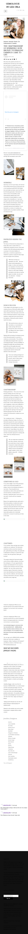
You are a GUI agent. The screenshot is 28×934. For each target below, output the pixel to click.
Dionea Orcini (11, 727)
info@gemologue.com (11, 644)
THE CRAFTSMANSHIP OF (14, 152)
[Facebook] (17, 59)
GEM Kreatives (14, 703)
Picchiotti (10, 725)
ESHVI (9, 745)
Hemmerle (11, 41)
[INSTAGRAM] (18, 10)
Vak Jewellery (11, 756)
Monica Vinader (12, 738)
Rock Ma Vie (11, 750)
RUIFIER (10, 731)
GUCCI (10, 722)
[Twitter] (5, 59)
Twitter (10, 641)
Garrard (10, 754)
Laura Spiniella (11, 724)
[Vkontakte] (11, 59)
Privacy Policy (7, 925)
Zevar (9, 743)
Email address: (7, 893)
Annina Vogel (11, 740)
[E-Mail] (15, 59)
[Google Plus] (7, 59)
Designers (6, 41)
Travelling (14, 43)
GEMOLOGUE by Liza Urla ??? (20, 148)
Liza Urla (6, 56)
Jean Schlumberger (12, 752)
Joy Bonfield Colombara (13, 734)
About (5, 920)
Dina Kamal (11, 741)
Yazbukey (10, 749)
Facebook (14, 641)
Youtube (21, 641)
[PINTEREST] (20, 10)
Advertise (6, 922)
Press (13, 920)
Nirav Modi (10, 729)
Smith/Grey (11, 759)
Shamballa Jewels (12, 758)
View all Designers (8, 763)
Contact (9, 920)
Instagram (6, 641)
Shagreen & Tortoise (13, 732)
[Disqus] (14, 783)
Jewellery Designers (10, 718)
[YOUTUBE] (23, 10)
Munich (15, 41)
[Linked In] (9, 59)
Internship (17, 920)
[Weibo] (13, 59)
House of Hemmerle (17, 186)
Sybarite (10, 736)
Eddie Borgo (11, 747)
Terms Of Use (14, 925)
